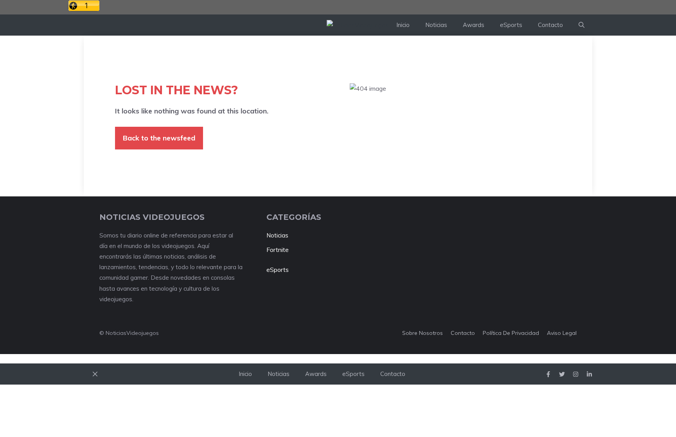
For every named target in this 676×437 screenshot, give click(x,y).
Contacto (550, 25)
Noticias (436, 25)
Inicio (403, 25)
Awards (473, 25)
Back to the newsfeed (159, 137)
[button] (581, 25)
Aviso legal (562, 332)
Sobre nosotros (422, 332)
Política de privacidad (511, 332)
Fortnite (277, 250)
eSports (511, 25)
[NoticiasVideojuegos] (357, 25)
